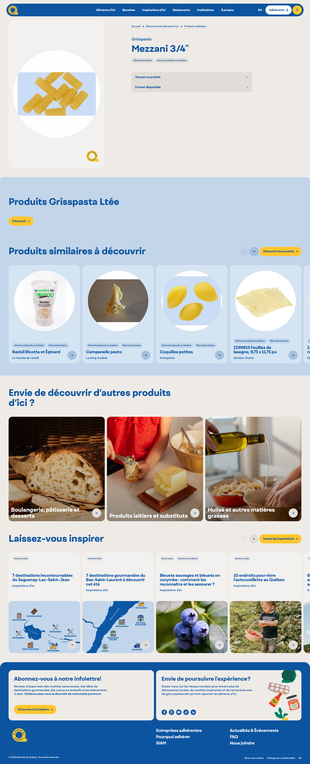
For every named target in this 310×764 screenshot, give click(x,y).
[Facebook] (164, 712)
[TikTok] (186, 712)
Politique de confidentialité (281, 758)
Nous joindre (242, 743)
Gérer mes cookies (254, 758)
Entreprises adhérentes (179, 730)
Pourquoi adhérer (173, 736)
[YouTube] (179, 712)
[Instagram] (171, 712)
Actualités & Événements (254, 730)
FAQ (234, 736)
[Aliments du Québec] (13, 10)
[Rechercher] (297, 10)
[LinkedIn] (193, 712)
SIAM (161, 743)
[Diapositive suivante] (254, 251)
